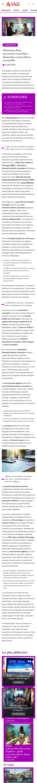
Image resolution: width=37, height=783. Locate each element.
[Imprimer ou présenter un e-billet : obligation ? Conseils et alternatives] (18, 698)
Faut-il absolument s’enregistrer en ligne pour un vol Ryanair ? (18, 707)
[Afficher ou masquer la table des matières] (30, 98)
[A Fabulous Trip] (13, 4)
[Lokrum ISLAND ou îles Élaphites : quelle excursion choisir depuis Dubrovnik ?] (18, 734)
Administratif (10, 45)
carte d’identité (27, 183)
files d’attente (12, 118)
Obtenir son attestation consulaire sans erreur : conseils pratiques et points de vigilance (19, 110)
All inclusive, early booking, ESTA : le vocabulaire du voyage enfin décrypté (18, 676)
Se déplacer (18, 714)
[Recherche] (29, 4)
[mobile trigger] (3, 4)
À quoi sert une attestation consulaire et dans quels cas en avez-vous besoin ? (19, 103)
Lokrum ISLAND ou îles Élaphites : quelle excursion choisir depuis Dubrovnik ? (18, 753)
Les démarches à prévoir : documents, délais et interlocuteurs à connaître (19, 107)
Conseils (18, 682)
